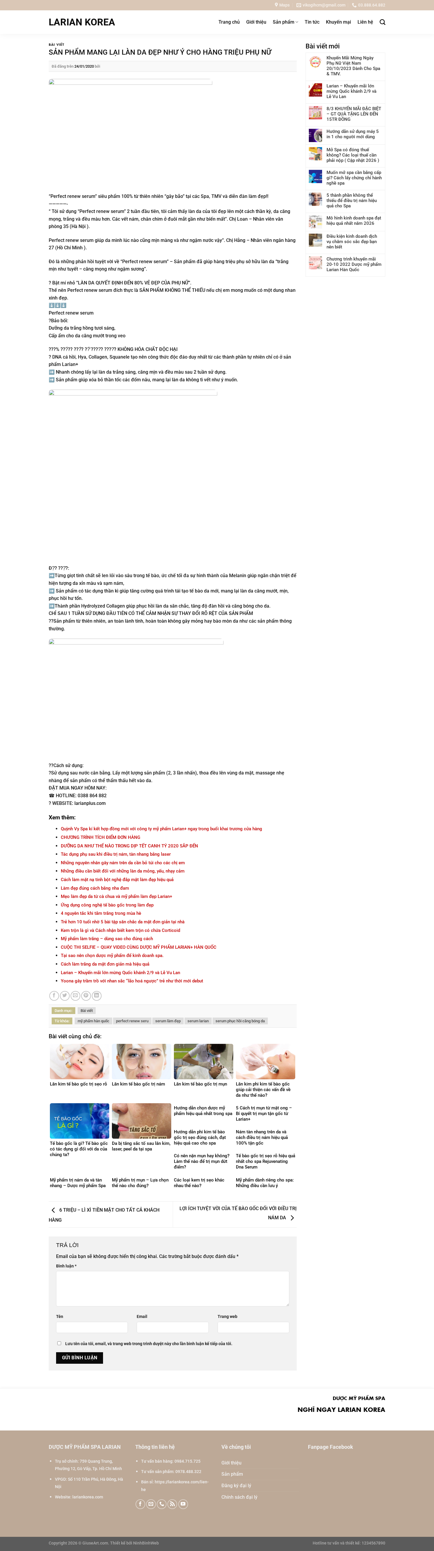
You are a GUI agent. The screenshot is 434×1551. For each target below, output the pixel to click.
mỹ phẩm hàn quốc (93, 1021)
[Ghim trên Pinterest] (86, 996)
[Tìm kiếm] (382, 22)
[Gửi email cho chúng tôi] (151, 1504)
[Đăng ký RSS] (172, 1504)
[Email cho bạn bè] (75, 996)
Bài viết (56, 44)
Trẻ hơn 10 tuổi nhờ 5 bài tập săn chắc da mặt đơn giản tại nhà (123, 922)
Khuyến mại (338, 22)
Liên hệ (365, 22)
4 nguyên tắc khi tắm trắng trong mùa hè (101, 913)
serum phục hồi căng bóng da (240, 1021)
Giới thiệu (256, 22)
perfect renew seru (132, 1021)
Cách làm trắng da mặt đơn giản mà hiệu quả (105, 964)
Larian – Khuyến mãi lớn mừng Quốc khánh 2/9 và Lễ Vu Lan (120, 972)
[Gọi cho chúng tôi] (162, 1504)
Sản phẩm (283, 22)
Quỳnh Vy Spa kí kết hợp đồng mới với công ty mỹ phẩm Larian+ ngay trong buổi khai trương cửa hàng (161, 828)
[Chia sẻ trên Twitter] (65, 996)
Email (142, 1316)
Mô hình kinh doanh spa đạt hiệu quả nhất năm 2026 (354, 220)
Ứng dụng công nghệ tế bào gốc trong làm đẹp (107, 905)
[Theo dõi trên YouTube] (183, 1504)
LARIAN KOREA (82, 22)
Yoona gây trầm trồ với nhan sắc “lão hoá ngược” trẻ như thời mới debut (132, 981)
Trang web (227, 1316)
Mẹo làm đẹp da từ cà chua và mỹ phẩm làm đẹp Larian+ (116, 896)
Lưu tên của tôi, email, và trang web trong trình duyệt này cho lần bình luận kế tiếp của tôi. (148, 1343)
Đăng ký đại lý (236, 1485)
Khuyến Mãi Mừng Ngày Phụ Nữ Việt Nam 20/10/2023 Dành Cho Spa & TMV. (353, 66)
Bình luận (66, 1266)
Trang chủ (229, 22)
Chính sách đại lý (239, 1497)
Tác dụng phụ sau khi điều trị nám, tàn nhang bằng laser (116, 854)
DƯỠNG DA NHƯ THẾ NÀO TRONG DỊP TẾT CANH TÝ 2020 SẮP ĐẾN (129, 846)
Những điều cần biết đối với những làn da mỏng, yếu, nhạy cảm (123, 871)
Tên (59, 1316)
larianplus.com (90, 803)
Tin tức (312, 22)
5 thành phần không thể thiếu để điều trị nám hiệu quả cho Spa (352, 201)
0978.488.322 (188, 1471)
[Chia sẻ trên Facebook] (54, 996)
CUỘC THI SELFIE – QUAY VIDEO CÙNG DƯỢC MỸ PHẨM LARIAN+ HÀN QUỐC (138, 947)
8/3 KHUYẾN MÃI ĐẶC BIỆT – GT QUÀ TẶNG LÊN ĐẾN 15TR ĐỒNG (354, 114)
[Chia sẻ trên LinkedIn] (97, 996)
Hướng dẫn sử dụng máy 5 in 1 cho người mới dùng (353, 134)
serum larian (198, 1021)
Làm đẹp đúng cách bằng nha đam (95, 888)
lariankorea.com (87, 1497)
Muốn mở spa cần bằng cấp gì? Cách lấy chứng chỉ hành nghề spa (354, 178)
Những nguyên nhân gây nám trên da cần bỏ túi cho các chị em (123, 862)
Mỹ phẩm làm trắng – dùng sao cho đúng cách (107, 938)
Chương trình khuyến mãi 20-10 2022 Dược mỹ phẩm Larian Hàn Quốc (354, 264)
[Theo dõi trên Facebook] (140, 1504)
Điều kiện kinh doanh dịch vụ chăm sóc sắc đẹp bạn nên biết (352, 242)
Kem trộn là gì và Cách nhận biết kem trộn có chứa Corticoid (120, 930)
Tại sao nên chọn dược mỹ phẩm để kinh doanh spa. (112, 955)
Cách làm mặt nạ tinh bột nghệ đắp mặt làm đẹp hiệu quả (117, 879)
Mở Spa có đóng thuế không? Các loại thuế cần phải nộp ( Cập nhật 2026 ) (353, 155)
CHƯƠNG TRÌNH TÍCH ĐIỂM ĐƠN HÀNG (100, 837)
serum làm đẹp (168, 1021)
